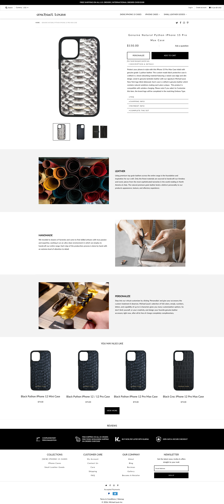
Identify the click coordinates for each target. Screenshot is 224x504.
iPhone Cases (151, 14)
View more (112, 411)
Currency (19, 7)
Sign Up (171, 475)
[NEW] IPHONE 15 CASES (130, 14)
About (131, 459)
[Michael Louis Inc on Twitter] (177, 23)
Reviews (131, 467)
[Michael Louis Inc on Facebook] (180, 23)
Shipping (93, 471)
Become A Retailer (131, 475)
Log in (190, 7)
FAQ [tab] (132, 97)
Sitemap (120, 499)
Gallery (131, 471)
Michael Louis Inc (115, 502)
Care (93, 467)
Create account (201, 7)
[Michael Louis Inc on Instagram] (184, 23)
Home (38, 22)
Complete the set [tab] (139, 110)
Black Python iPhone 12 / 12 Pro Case (88, 396)
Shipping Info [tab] (137, 101)
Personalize (138, 56)
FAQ (93, 475)
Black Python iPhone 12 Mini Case (40, 396)
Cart (216, 7)
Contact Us (93, 463)
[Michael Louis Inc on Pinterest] (187, 23)
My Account (93, 459)
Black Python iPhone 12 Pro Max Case (136, 396)
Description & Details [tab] (142, 64)
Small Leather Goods (174, 14)
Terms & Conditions (108, 499)
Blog (131, 463)
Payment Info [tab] (137, 106)
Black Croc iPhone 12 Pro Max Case (183, 396)
